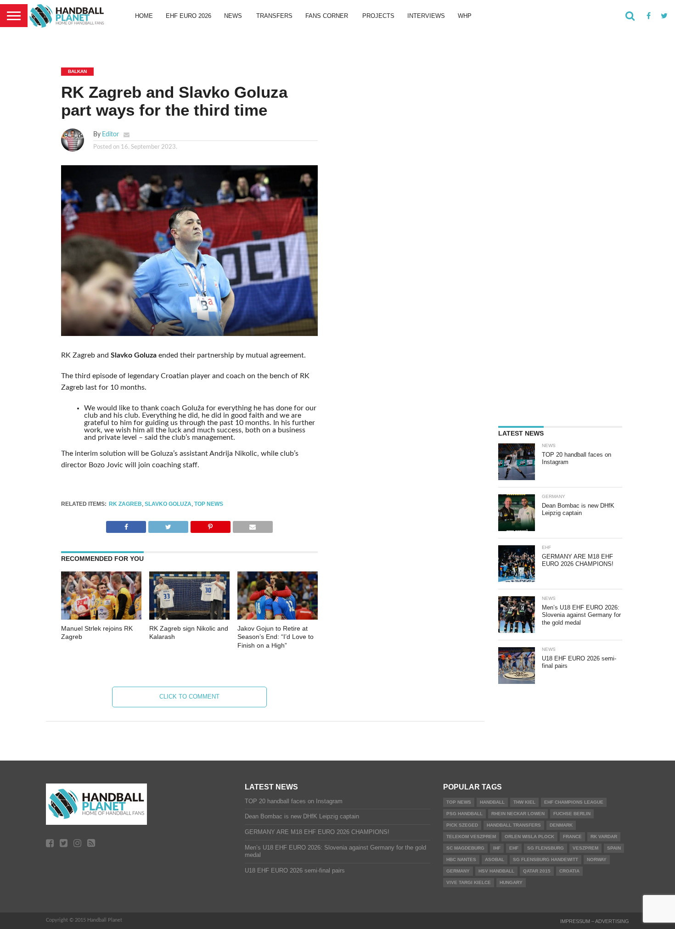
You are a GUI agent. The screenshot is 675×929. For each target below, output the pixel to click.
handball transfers (514, 825)
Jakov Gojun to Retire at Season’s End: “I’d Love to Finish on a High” (275, 637)
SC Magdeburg (465, 848)
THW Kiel (524, 802)
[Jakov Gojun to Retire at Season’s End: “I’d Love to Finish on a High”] (277, 617)
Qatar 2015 (537, 870)
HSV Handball (496, 870)
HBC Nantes (461, 859)
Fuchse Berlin (572, 813)
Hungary (511, 882)
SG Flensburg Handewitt (545, 859)
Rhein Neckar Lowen (518, 813)
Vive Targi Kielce (468, 882)
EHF (513, 848)
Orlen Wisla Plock (529, 836)
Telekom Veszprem (471, 836)
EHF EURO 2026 (188, 15)
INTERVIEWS (426, 15)
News (233, 15)
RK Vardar (604, 836)
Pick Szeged (462, 825)
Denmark (561, 825)
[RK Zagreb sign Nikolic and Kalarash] (189, 617)
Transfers (274, 15)
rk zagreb (125, 504)
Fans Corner (326, 15)
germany (458, 870)
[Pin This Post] (210, 524)
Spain (614, 848)
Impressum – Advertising (594, 921)
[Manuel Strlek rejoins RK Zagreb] (101, 617)
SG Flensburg (545, 848)
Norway (597, 859)
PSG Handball (464, 813)
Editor (110, 134)
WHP (465, 15)
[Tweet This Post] (168, 524)
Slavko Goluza (168, 504)
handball (492, 802)
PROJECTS (378, 15)
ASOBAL (494, 859)
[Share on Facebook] (126, 524)
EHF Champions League (573, 802)
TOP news (208, 504)
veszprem (585, 848)
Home (144, 15)
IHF (497, 848)
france (572, 836)
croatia (569, 870)
